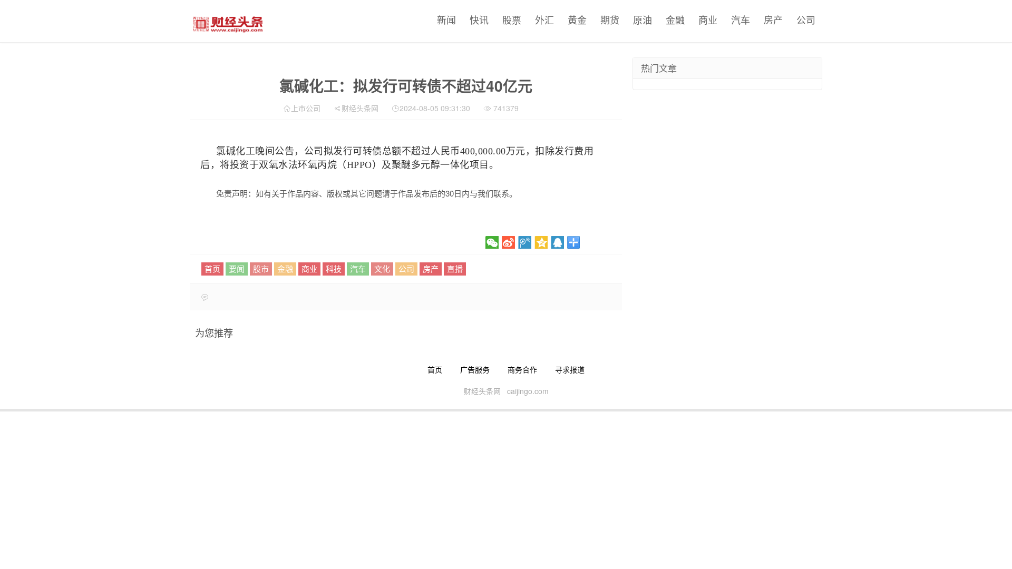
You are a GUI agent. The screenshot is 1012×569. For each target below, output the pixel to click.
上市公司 (305, 108)
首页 (212, 268)
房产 (773, 19)
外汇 (544, 19)
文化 (382, 268)
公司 (805, 19)
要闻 (237, 268)
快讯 (479, 19)
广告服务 (475, 369)
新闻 (446, 19)
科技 (334, 268)
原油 (642, 19)
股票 (511, 19)
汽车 (740, 19)
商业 (707, 19)
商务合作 (522, 369)
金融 (675, 19)
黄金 (577, 19)
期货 (609, 19)
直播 (455, 268)
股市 (261, 268)
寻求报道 (570, 369)
